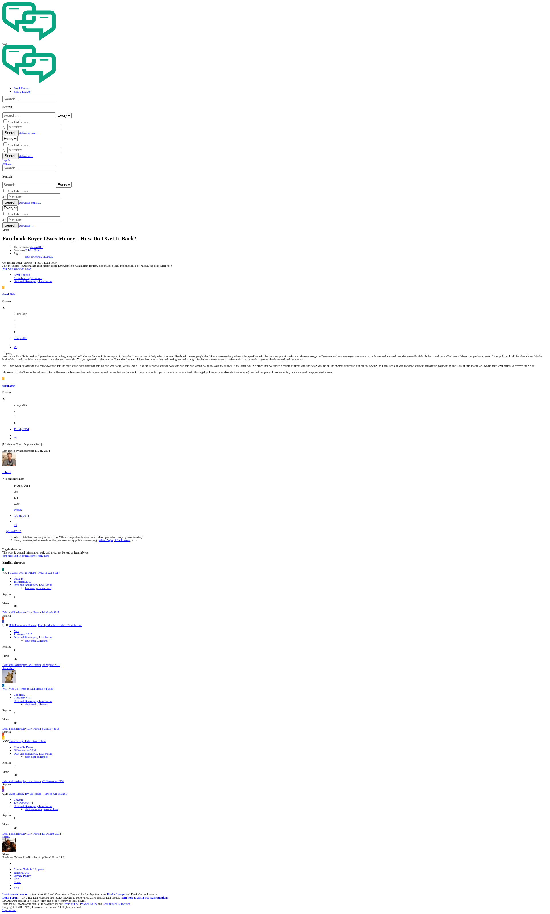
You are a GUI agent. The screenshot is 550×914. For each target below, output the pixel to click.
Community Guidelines (116, 903)
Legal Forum (10, 897)
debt (27, 640)
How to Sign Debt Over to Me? (27, 741)
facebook (48, 256)
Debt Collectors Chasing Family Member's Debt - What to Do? (45, 625)
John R (6, 472)
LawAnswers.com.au (15, 894)
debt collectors (34, 256)
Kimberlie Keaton (24, 747)
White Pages (106, 540)
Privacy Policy (22, 875)
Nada (16, 631)
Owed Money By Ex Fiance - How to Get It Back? (38, 793)
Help (16, 878)
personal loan (43, 588)
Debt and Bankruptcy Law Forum (33, 584)
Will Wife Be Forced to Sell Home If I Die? (27, 688)
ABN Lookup (122, 540)
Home (17, 882)
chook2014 (36, 247)
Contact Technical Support (29, 869)
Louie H (18, 578)
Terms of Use (21, 872)
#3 (15, 525)
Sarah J (6, 836)
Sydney (18, 509)
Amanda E (8, 668)
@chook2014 (13, 531)
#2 (15, 438)
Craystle (18, 799)
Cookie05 (19, 694)
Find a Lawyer (116, 894)
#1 (15, 347)
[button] (4, 44)
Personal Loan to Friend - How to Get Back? (34, 572)
